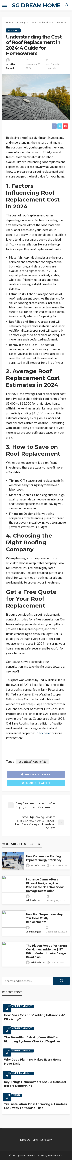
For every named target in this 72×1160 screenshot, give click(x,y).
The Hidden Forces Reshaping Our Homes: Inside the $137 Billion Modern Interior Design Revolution (46, 951)
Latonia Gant (38, 865)
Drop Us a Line (29, 1139)
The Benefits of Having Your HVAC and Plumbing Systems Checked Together (32, 1039)
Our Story (46, 1139)
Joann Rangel (33, 931)
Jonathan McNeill (11, 66)
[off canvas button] (4, 5)
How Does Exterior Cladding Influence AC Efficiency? (34, 1017)
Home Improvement (20, 1006)
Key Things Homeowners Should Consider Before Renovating (35, 1084)
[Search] (66, 5)
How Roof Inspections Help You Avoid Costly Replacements (44, 918)
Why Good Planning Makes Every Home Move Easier (32, 1061)
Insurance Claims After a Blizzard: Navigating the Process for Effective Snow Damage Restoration (44, 885)
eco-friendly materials (52, 66)
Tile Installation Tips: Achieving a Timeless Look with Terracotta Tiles (35, 1106)
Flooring (14, 1095)
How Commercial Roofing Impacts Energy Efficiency (43, 858)
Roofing (13, 30)
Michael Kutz (33, 900)
